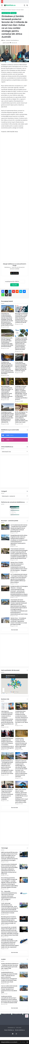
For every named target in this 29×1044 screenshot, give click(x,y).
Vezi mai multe (14, 629)
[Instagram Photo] (5, 1019)
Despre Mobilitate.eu (9, 1030)
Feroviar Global (20, 9)
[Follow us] (27, 1016)
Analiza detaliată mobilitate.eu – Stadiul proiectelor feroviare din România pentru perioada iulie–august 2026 (9, 966)
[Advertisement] (14, 196)
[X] (6, 291)
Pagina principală (6, 9)
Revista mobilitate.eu (20, 1030)
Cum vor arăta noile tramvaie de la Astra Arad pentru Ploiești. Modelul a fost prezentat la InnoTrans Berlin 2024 (9, 989)
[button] (14, 1042)
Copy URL (14, 284)
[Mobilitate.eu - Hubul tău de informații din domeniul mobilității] (10, 5)
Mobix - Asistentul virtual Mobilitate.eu (11, 40)
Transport (13, 9)
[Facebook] (2, 291)
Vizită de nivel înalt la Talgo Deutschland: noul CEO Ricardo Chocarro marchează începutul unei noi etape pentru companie (7, 794)
